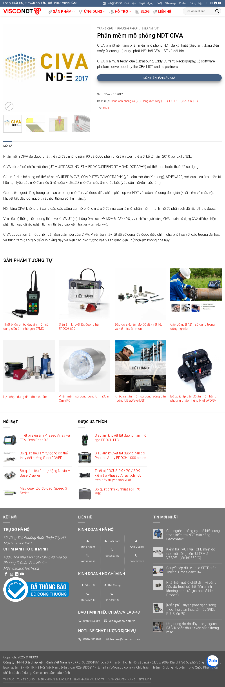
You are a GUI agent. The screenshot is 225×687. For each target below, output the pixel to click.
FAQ (159, 3)
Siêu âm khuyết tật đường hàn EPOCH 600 (79, 327)
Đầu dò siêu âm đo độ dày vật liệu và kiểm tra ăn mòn (139, 327)
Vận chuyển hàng (122, 679)
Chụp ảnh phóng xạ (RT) (126, 101)
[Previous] (11, 68)
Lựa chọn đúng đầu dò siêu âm (25, 397)
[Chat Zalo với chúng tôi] (212, 661)
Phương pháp (127, 28)
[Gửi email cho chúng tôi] (211, 3)
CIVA (106, 108)
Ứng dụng (93, 11)
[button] (112, 3)
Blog (145, 11)
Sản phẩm (62, 11)
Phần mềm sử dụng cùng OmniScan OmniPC (84, 399)
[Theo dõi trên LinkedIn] (215, 3)
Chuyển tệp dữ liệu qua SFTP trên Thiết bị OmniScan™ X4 (191, 570)
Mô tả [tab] (7, 145)
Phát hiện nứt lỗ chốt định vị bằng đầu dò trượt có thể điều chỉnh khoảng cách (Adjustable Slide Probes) (191, 588)
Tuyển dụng (146, 3)
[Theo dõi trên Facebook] (207, 3)
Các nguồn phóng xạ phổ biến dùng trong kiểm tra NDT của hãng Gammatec (193, 535)
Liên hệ (164, 11)
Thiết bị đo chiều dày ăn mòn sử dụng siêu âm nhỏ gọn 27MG (26, 327)
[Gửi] (217, 11)
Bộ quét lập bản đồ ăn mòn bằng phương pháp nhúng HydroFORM (193, 399)
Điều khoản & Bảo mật (54, 679)
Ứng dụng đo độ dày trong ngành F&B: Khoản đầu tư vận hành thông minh (192, 628)
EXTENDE (175, 101)
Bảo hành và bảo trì (90, 679)
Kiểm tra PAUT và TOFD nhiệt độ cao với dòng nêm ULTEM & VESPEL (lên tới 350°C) (190, 553)
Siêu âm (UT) (151, 28)
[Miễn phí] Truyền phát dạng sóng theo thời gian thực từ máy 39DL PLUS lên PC (191, 609)
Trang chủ (105, 28)
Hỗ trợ (121, 11)
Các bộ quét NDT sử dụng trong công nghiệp (192, 327)
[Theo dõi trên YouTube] (219, 3)
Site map (170, 3)
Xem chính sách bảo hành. (52, 673)
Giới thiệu (130, 3)
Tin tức (8, 679)
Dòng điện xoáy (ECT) (155, 101)
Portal (182, 3)
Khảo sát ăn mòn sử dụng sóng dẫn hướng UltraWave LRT (140, 399)
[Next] (83, 68)
